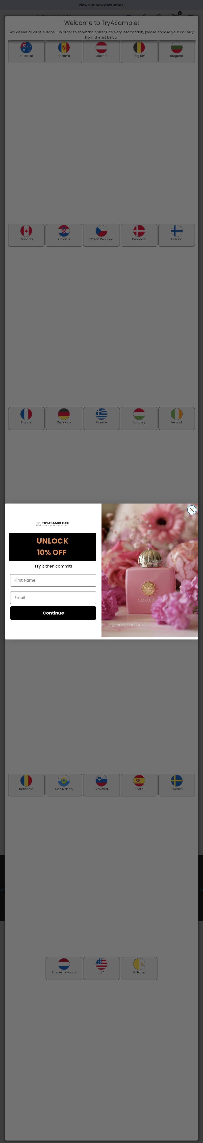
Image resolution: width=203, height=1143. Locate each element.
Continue (53, 613)
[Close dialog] (191, 510)
